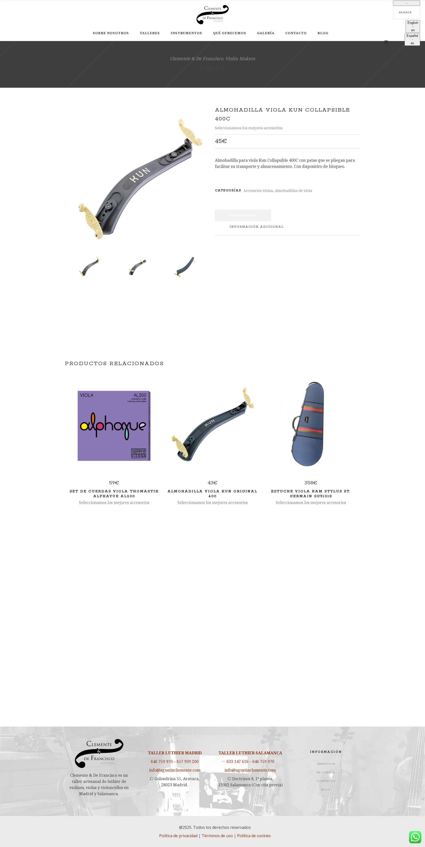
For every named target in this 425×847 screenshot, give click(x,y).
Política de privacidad (178, 835)
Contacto (326, 781)
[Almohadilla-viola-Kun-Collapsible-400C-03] (185, 267)
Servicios (326, 764)
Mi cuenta (326, 772)
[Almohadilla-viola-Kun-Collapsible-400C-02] (137, 267)
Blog (326, 789)
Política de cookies (254, 835)
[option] (413, 26)
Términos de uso (217, 835)
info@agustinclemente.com (174, 770)
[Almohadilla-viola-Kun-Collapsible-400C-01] (137, 180)
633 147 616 (237, 761)
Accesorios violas (258, 190)
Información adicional (256, 227)
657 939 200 (187, 761)
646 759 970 (162, 761)
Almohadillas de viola (293, 190)
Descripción (243, 215)
